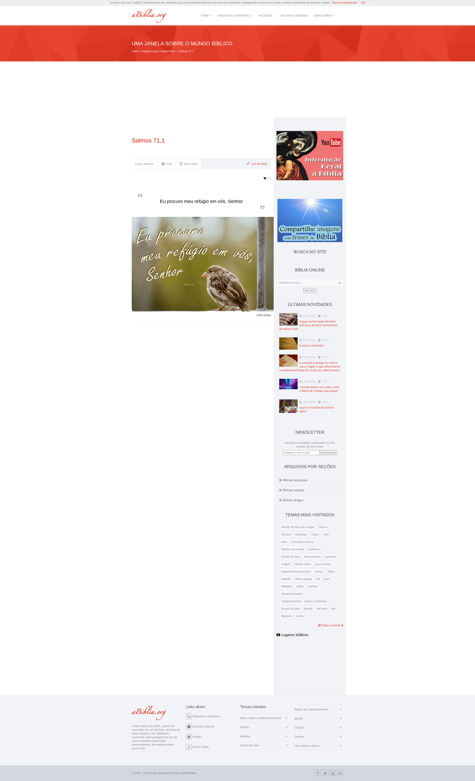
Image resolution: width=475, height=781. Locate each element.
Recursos (265, 15)
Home (205, 15)
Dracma (286, 534)
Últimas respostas (294, 480)
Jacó (326, 579)
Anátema (314, 549)
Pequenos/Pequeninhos (296, 571)
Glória (331, 571)
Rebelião (286, 586)
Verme (299, 616)
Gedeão (286, 579)
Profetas (313, 586)
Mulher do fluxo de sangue (298, 527)
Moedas (245, 736)
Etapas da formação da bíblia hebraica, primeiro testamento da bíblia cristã (308, 325)
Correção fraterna (302, 542)
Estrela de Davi (290, 556)
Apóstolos (301, 534)
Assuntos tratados (294, 15)
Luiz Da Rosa (188, 773)
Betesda (286, 616)
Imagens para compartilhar (158, 51)
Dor (333, 608)
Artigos (197, 736)
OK (363, 2)
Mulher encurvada (292, 549)
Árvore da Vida (290, 608)
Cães (326, 534)
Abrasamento (312, 556)
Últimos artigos (292, 500)
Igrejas (299, 718)
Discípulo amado (291, 593)
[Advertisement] (237, 89)
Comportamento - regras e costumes (304, 601)
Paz (318, 579)
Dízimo (323, 527)
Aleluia (319, 571)
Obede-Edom (303, 564)
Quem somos (323, 15)
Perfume (322, 608)
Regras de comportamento (311, 709)
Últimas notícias (292, 490)
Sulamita (330, 556)
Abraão (308, 608)
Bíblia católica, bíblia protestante (260, 718)
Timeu (315, 534)
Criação (299, 727)
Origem (286, 564)
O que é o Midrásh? (311, 345)
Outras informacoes (344, 2)
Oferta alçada (303, 579)
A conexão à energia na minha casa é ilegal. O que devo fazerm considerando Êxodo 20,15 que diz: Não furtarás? (309, 366)
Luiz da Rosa (259, 163)
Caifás (300, 586)
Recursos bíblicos (203, 726)
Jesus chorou (323, 564)
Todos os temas (331, 625)
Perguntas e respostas (234, 15)
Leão (284, 542)
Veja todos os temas (307, 745)
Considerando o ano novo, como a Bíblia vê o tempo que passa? (319, 389)
